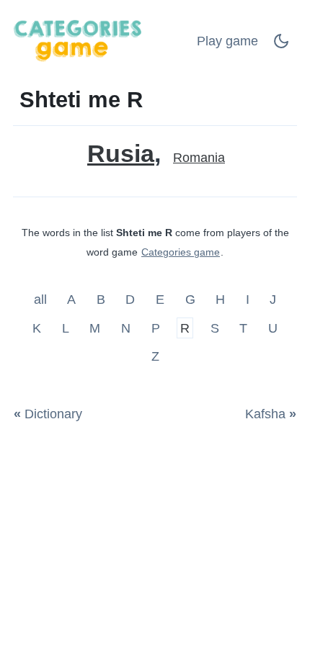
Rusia (120, 153)
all (42, 299)
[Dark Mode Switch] (281, 45)
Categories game (180, 252)
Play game (227, 41)
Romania (199, 157)
